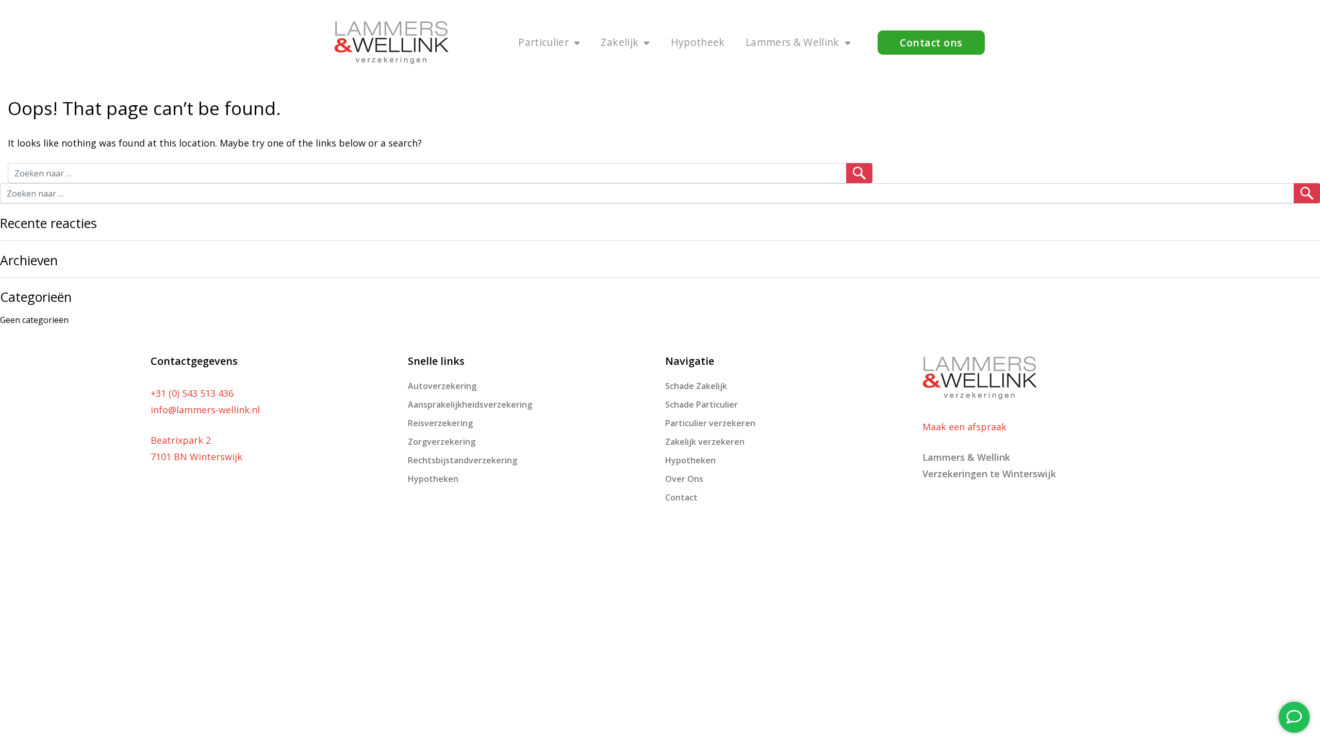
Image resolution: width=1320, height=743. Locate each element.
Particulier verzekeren (710, 423)
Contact (681, 497)
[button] (931, 42)
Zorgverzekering (441, 441)
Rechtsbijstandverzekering (462, 460)
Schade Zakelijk (696, 386)
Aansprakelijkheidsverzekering (470, 404)
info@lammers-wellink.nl (205, 409)
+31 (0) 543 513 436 (192, 393)
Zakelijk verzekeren (705, 441)
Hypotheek (698, 42)
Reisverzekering (440, 423)
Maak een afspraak (964, 427)
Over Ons (684, 478)
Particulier (543, 42)
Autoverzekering (442, 386)
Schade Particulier (701, 404)
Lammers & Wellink (792, 42)
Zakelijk (619, 42)
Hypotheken (433, 478)
